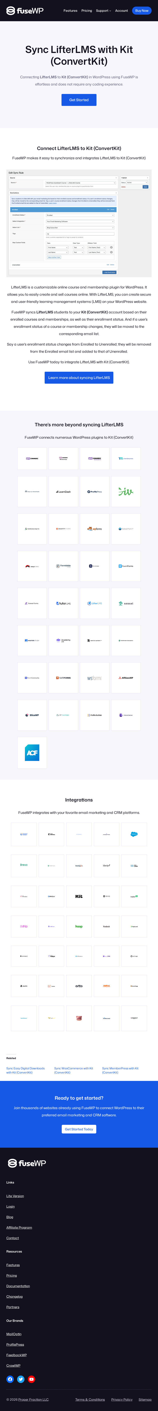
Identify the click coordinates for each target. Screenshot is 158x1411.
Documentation (18, 1286)
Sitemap (145, 1399)
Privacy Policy (121, 1399)
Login (10, 1206)
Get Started (79, 99)
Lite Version (15, 1196)
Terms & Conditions (90, 1399)
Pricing (11, 1275)
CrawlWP (13, 1365)
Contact (12, 1238)
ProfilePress (15, 1344)
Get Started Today (79, 1129)
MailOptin (13, 1334)
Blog (9, 1217)
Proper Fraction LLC (33, 1399)
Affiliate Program (19, 1227)
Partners (12, 1307)
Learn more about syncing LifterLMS (79, 377)
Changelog (14, 1296)
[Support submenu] (110, 11)
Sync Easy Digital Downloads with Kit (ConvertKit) (25, 1070)
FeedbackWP (16, 1355)
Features (13, 1265)
